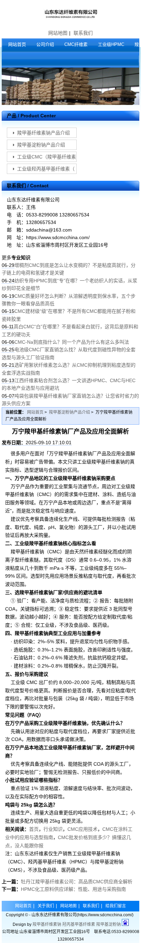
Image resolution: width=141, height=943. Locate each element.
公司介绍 (45, 44)
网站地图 (57, 33)
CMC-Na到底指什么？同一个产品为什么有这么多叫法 (71, 342)
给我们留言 (115, 906)
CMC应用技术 (82, 829)
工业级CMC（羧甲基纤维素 (46, 157)
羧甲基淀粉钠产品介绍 (41, 145)
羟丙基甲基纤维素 (78, 924)
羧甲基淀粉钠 (108, 924)
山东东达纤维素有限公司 (70, 13)
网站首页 (17, 44)
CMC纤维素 (76, 44)
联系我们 (83, 33)
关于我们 (46, 906)
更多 (6, 257)
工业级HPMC (111, 44)
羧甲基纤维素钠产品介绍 (43, 132)
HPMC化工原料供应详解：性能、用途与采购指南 (73, 889)
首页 (34, 829)
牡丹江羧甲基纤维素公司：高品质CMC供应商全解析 (76, 881)
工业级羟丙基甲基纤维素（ (46, 169)
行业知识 (53, 829)
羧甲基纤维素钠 (47, 924)
